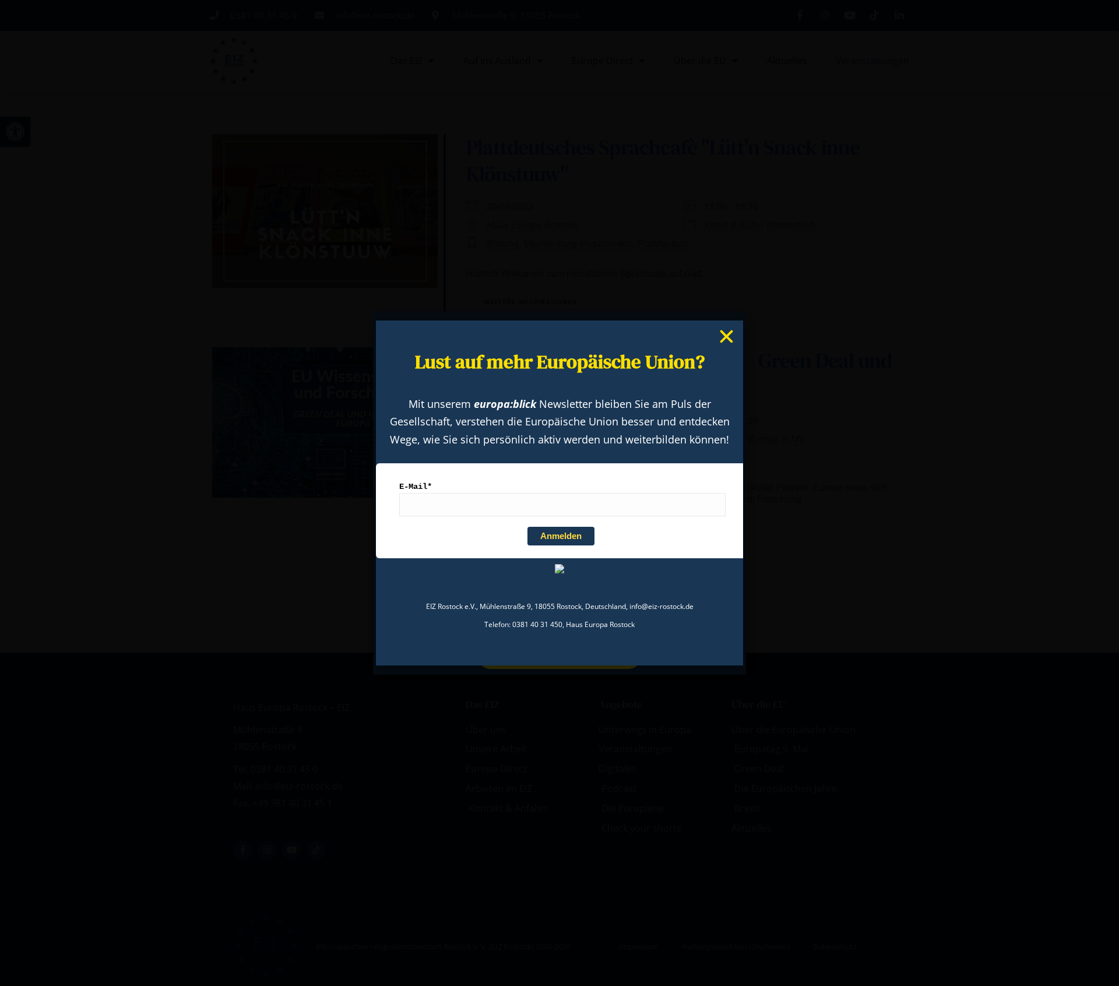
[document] (559, 493)
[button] (726, 337)
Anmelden (561, 536)
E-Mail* (415, 486)
